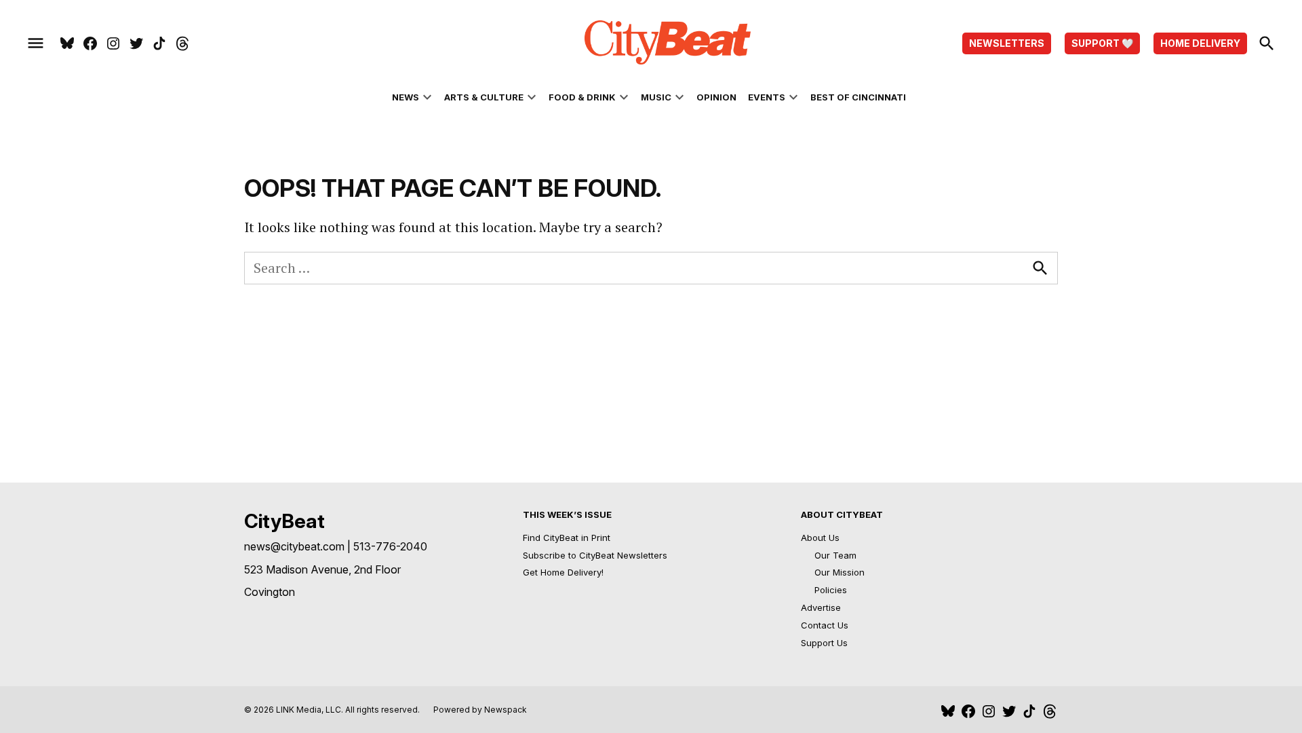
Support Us (824, 642)
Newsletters (1006, 43)
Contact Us (824, 625)
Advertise (821, 607)
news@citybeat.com (294, 546)
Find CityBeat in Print (566, 537)
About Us (820, 537)
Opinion (716, 97)
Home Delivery (1200, 43)
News (405, 97)
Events (766, 97)
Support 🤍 (1102, 43)
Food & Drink (582, 97)
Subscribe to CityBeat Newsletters (595, 555)
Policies (830, 589)
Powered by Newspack (480, 709)
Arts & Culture (484, 97)
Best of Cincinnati (858, 97)
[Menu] (35, 43)
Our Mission (839, 572)
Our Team (835, 555)
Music (656, 97)
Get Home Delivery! (563, 572)
